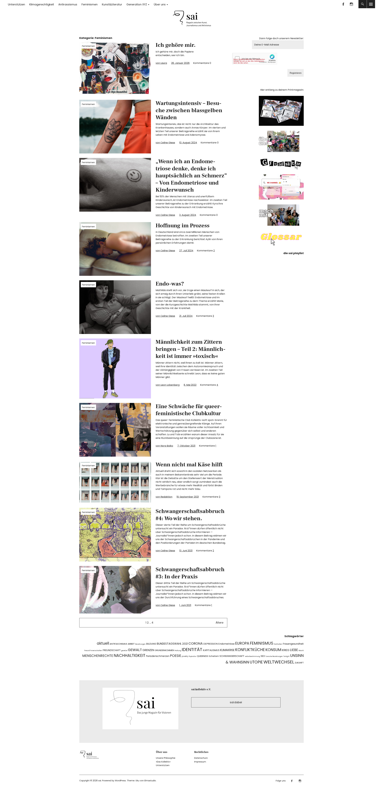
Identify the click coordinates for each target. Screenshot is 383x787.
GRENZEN (148, 650)
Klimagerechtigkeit (41, 4)
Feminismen (90, 4)
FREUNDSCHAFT (112, 650)
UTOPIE (256, 662)
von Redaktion (164, 496)
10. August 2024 (188, 142)
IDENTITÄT (192, 649)
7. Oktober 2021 (186, 445)
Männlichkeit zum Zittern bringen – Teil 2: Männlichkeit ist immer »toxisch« (190, 349)
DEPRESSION (210, 643)
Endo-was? (170, 283)
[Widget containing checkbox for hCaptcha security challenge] (255, 58)
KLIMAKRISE (227, 650)
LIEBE (294, 650)
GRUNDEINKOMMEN (164, 650)
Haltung (178, 650)
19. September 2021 (188, 496)
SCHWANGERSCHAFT (231, 656)
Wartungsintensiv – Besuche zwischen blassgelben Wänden (189, 110)
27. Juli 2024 (186, 250)
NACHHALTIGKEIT (129, 655)
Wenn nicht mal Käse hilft (189, 464)
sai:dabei (236, 702)
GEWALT (135, 649)
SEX (263, 656)
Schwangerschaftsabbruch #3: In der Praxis (190, 573)
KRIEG (285, 650)
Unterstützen (16, 4)
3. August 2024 (187, 215)
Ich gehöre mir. (176, 45)
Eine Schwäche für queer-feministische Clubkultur (189, 410)
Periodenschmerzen (157, 656)
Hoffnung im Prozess (182, 225)
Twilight (286, 656)
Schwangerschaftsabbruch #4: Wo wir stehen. (190, 515)
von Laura (161, 63)
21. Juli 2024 (186, 316)
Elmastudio (150, 780)
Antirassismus (67, 4)
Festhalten (278, 644)
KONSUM (273, 649)
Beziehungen (140, 644)
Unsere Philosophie (165, 757)
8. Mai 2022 (190, 385)
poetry (185, 656)
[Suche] (362, 4)
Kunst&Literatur (112, 4)
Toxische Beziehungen (274, 656)
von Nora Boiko (164, 445)
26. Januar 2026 (180, 63)
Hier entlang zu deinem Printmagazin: (282, 90)
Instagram (351, 4)
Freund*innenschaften (93, 650)
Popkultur (192, 656)
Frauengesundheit (293, 643)
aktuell (103, 643)
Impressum (200, 761)
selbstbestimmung (252, 656)
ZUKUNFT (299, 662)
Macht (301, 650)
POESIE (175, 655)
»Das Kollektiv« (163, 761)
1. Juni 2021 (185, 605)
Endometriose (226, 643)
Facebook (343, 4)
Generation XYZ (136, 4)
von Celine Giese (165, 142)
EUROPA (242, 643)
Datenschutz (201, 757)
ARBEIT (131, 643)
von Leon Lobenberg (168, 385)
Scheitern (214, 656)
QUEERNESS (202, 656)
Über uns (160, 4)
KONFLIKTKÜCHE (250, 649)
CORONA (196, 643)
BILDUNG (151, 643)
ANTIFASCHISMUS (118, 643)
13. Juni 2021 (186, 550)
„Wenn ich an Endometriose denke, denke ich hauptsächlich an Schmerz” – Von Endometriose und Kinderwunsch (191, 176)
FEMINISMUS (261, 643)
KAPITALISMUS (211, 650)
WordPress (120, 780)
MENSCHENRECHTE (97, 655)
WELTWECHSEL (278, 662)
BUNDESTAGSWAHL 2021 (172, 644)
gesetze (124, 650)
